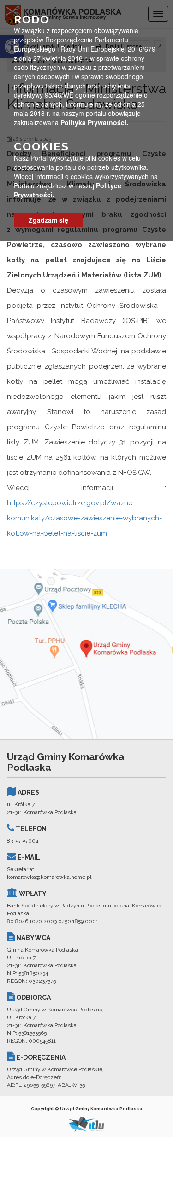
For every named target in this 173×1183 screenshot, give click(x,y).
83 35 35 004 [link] (22, 840)
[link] (86, 654)
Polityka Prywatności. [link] (94, 122)
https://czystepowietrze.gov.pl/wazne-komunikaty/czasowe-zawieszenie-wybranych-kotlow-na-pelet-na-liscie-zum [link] (84, 518)
